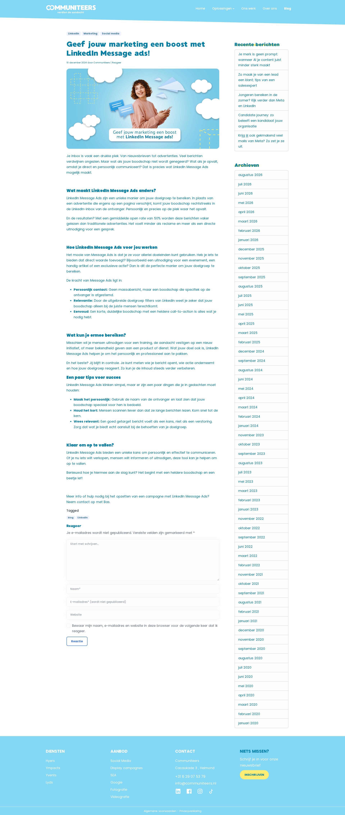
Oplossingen (222, 8)
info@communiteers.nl (195, 783)
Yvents (51, 775)
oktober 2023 (249, 444)
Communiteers (101, 62)
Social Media (121, 760)
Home (200, 8)
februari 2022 (249, 565)
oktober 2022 (249, 528)
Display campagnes (127, 768)
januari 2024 (248, 425)
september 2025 (251, 277)
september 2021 (251, 593)
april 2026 (246, 212)
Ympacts (53, 768)
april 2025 (246, 323)
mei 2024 (245, 388)
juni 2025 (245, 305)
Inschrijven (254, 775)
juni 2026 (245, 193)
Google (116, 782)
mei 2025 (245, 314)
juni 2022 (245, 546)
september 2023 (251, 453)
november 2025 (251, 258)
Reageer (116, 62)
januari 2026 (248, 240)
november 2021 (250, 574)
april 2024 (246, 398)
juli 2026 (244, 184)
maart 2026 (247, 221)
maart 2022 (247, 555)
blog (70, 517)
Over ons (270, 8)
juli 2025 (245, 295)
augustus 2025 (250, 286)
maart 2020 (247, 704)
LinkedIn (73, 33)
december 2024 (251, 351)
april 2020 (246, 695)
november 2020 (251, 639)
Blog (287, 8)
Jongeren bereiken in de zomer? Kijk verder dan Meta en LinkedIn (261, 100)
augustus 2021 (249, 602)
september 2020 (251, 648)
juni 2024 (245, 379)
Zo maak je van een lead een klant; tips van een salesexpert (258, 80)
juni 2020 (245, 676)
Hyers (50, 760)
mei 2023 (245, 481)
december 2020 (251, 630)
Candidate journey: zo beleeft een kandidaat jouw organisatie (260, 120)
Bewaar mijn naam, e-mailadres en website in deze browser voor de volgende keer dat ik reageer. (145, 628)
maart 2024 (247, 407)
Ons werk (248, 8)
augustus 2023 (250, 463)
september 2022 (251, 537)
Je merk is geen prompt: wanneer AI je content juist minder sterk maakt (259, 59)
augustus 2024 (250, 370)
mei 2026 (245, 202)
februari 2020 (249, 714)
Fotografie (119, 789)
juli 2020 (244, 667)
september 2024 (251, 360)
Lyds (49, 782)
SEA (113, 775)
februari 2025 (249, 342)
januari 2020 (248, 723)
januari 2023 (248, 509)
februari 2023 (249, 500)
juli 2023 (244, 472)
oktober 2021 (248, 583)
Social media (110, 33)
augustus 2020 (250, 658)
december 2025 (251, 249)
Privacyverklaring (190, 811)
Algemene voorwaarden (160, 811)
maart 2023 (247, 490)
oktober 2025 (249, 267)
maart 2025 (247, 333)
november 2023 (251, 435)
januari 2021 (247, 621)
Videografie (120, 796)
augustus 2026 (250, 175)
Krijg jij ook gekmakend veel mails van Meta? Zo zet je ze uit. (261, 141)
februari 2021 (248, 611)
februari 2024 (249, 416)
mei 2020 (245, 686)
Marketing (90, 33)
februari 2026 (249, 230)
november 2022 (251, 518)
